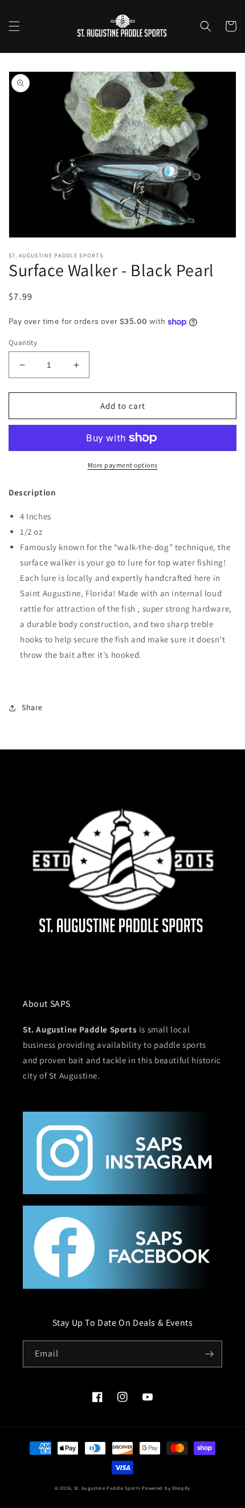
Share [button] (32, 707)
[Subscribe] (209, 1354)
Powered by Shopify (166, 1488)
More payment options (123, 465)
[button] (14, 26)
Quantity (23, 342)
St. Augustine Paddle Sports (107, 1488)
